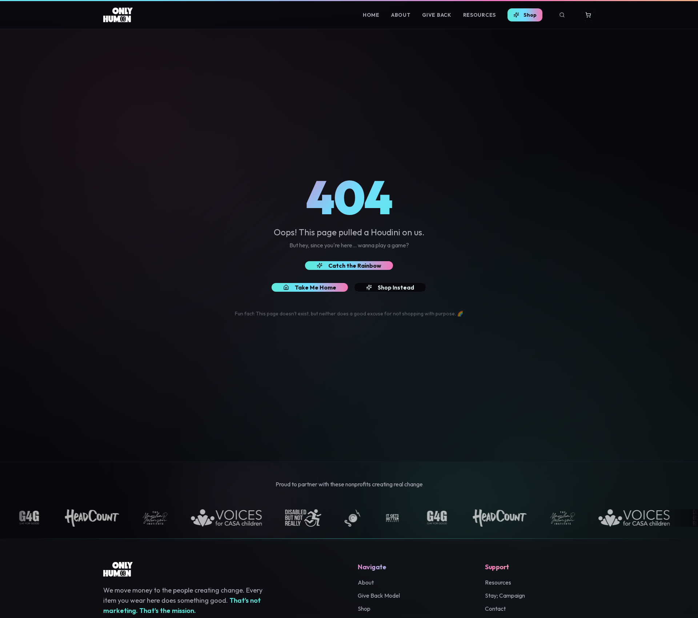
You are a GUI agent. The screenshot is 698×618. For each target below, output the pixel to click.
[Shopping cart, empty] (588, 14)
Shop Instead (396, 287)
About (401, 15)
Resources (479, 15)
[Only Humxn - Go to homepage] (118, 15)
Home (371, 15)
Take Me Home (315, 287)
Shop (530, 15)
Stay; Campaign (505, 595)
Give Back (436, 15)
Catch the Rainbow (354, 265)
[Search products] (562, 15)
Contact (495, 608)
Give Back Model (379, 595)
